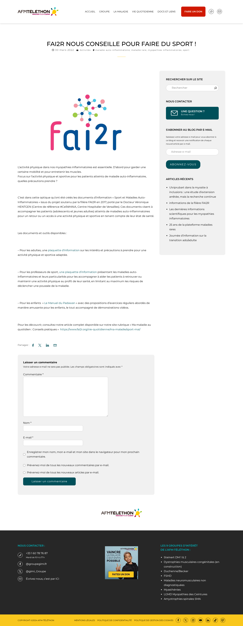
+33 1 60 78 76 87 (37, 553)
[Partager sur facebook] (33, 345)
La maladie (121, 11)
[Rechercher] (215, 88)
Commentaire (33, 374)
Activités (85, 50)
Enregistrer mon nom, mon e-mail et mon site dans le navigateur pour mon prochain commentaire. (83, 454)
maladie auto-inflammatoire (112, 50)
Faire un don (193, 11)
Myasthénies (172, 589)
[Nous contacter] (211, 11)
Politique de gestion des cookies (153, 620)
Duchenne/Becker (176, 571)
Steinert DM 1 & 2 (175, 557)
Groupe (104, 11)
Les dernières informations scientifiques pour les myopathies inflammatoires (191, 214)
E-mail (28, 437)
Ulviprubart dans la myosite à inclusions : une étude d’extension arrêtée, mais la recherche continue (193, 192)
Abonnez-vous (183, 164)
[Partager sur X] (39, 345)
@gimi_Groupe (36, 571)
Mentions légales (84, 620)
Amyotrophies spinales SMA (182, 598)
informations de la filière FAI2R (189, 203)
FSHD (167, 575)
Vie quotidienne (143, 11)
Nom (27, 422)
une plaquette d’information (78, 272)
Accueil (90, 11)
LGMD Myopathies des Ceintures (185, 594)
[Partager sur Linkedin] (47, 345)
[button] (55, 345)
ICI (57, 578)
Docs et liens (167, 11)
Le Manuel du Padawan (59, 303)
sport (186, 50)
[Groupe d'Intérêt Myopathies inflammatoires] (38, 11)
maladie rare (139, 50)
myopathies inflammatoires (165, 50)
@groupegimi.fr (36, 564)
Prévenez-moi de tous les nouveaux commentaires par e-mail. (68, 465)
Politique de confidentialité (114, 620)
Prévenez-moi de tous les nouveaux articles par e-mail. (63, 472)
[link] (100, 329)
